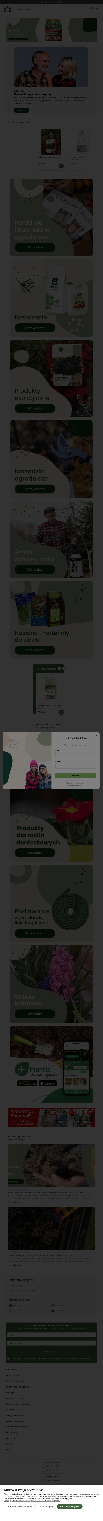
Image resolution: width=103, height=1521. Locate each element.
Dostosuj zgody (46, 1506)
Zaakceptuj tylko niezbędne (19, 1506)
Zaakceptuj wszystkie (69, 1506)
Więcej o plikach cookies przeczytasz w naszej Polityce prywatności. (32, 1501)
